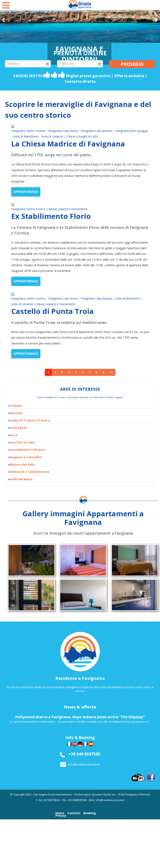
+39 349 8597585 (84, 754)
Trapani (16, 405)
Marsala (16, 413)
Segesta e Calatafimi (26, 457)
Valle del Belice (21, 479)
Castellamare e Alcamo (27, 450)
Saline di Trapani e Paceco (30, 420)
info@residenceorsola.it (84, 764)
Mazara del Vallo (22, 464)
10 (111, 372)
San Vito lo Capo (22, 442)
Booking (90, 813)
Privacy (60, 815)
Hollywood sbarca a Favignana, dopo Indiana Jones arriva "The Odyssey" (80, 717)
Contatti (74, 813)
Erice (13, 435)
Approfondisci (26, 192)
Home (59, 813)
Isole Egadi (18, 428)
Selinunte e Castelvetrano (30, 472)
